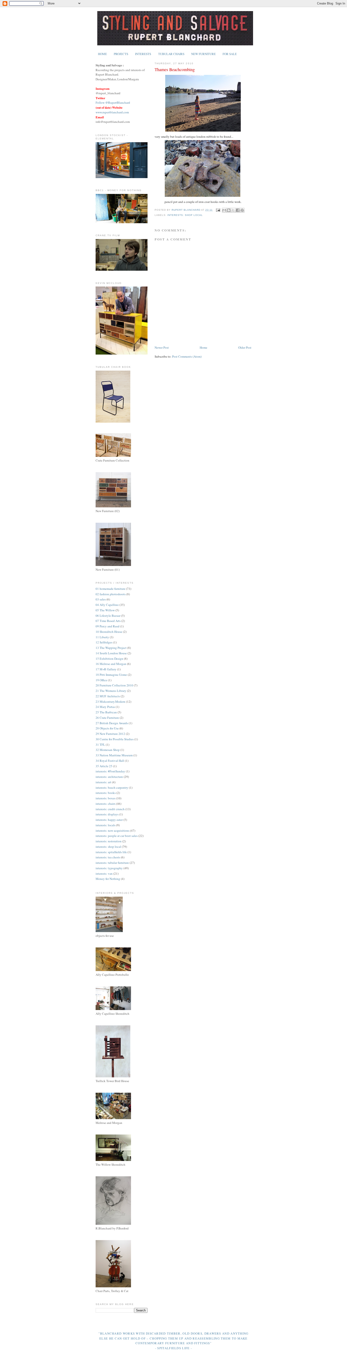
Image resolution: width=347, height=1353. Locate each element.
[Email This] (224, 210)
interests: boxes (105, 798)
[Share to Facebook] (237, 210)
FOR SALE (230, 54)
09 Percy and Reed (107, 626)
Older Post (244, 347)
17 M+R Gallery (106, 669)
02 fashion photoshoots (111, 594)
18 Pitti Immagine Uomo (111, 674)
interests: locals (105, 825)
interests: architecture (109, 777)
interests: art (103, 782)
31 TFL (100, 744)
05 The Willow (105, 610)
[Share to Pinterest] (242, 210)
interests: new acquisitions (112, 830)
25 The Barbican (106, 712)
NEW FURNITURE (203, 54)
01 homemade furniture (110, 589)
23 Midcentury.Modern (110, 701)
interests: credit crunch (110, 809)
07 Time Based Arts (108, 621)
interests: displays (107, 814)
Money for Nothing (108, 879)
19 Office (101, 680)
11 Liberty (102, 637)
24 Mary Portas (105, 707)
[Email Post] (218, 210)
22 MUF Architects (108, 696)
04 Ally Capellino (107, 605)
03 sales (101, 599)
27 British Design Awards (112, 723)
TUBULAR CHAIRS (171, 54)
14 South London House (111, 653)
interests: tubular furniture (112, 863)
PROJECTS (121, 54)
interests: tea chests (108, 857)
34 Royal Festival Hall (110, 760)
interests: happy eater (109, 820)
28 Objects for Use (107, 728)
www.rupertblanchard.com (112, 112)
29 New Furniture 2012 (110, 734)
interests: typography (109, 868)
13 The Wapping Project (111, 648)
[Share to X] (233, 210)
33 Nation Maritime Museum (114, 755)
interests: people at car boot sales (117, 836)
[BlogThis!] (228, 210)
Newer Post (162, 347)
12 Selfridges (104, 642)
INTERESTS (143, 54)
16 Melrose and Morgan (111, 664)
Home (203, 347)
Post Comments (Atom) (187, 356)
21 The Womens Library (111, 691)
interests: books (106, 793)
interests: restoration (109, 841)
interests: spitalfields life (111, 852)
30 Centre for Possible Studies (115, 739)
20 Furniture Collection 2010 (114, 685)
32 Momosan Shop (108, 750)
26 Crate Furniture (107, 717)
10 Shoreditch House (109, 631)
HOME (102, 54)
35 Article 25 (104, 766)
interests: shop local (185, 215)
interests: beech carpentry (112, 787)
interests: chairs (105, 803)
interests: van (104, 873)
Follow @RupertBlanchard (113, 102)
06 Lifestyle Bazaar (108, 615)
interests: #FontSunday (110, 771)
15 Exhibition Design (109, 658)
